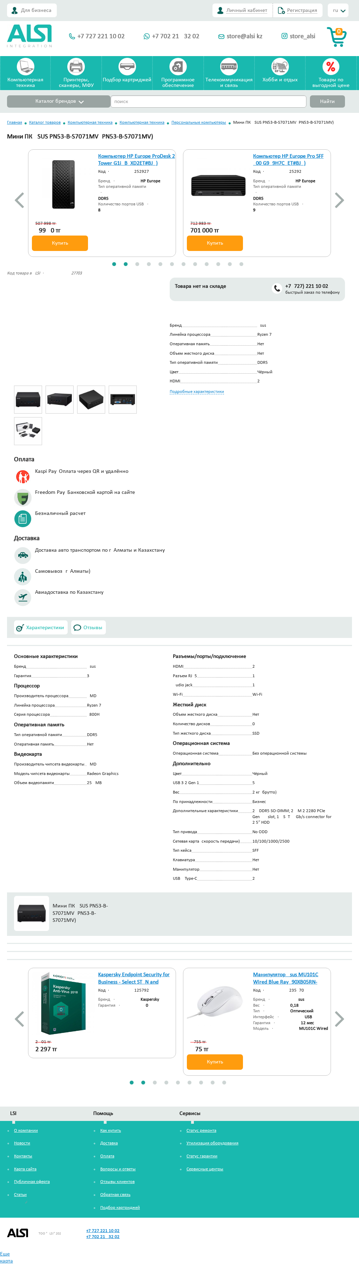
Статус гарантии (202, 1156)
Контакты (23, 1156)
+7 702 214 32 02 (175, 36)
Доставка (109, 1143)
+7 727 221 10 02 (101, 36)
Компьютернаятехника (25, 82)
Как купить (110, 1130)
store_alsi (302, 36)
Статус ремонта (201, 1130)
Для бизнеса (36, 10)
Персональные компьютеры (198, 122)
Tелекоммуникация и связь (229, 82)
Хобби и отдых (280, 80)
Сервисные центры (205, 1169)
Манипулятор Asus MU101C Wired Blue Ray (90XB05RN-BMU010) (285, 982)
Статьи (20, 1194)
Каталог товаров (45, 122)
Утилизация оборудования (212, 1143)
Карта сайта (25, 1169)
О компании (26, 1130)
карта (6, 1261)
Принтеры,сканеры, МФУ (76, 82)
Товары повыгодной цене (331, 82)
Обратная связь (115, 1194)
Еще (5, 1254)
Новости (22, 1143)
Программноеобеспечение (178, 82)
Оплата (107, 1156)
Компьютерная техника (90, 122)
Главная (14, 122)
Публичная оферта (32, 1181)
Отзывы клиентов (117, 1181)
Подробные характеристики (197, 391)
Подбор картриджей (127, 80)
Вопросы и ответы (118, 1169)
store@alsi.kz (245, 36)
